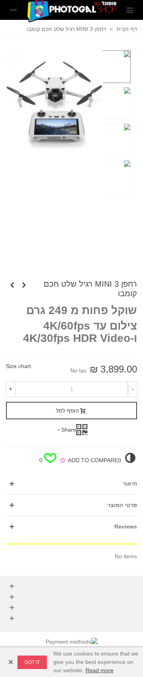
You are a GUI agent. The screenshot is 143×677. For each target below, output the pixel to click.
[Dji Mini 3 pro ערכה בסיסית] (12, 285)
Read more (99, 670)
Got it (32, 662)
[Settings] (13, 9)
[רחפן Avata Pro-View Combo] (24, 285)
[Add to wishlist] (62, 460)
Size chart (18, 366)
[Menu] (129, 9)
